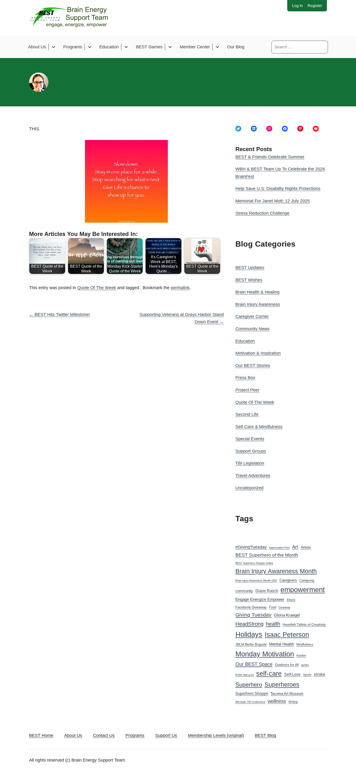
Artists (306, 547)
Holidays (248, 634)
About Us (37, 46)
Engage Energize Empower (259, 599)
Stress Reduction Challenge (262, 213)
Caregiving (306, 580)
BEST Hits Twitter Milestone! (59, 314)
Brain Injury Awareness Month (276, 571)
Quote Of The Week (96, 287)
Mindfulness (304, 644)
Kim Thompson (131, 87)
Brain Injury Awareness (257, 304)
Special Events (249, 438)
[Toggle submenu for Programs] (89, 47)
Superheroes (281, 684)
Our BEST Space (253, 664)
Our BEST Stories (252, 365)
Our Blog (235, 46)
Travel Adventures (252, 475)
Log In (297, 6)
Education (109, 46)
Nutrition (301, 655)
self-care (269, 673)
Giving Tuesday (253, 615)
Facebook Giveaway (251, 607)
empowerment (302, 590)
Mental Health (281, 644)
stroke (319, 674)
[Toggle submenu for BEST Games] (170, 47)
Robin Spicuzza (244, 674)
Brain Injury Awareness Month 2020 (256, 580)
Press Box (245, 377)
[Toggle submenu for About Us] (53, 47)
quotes (305, 664)
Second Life (246, 414)
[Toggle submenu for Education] (126, 47)
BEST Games (149, 46)
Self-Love (292, 674)
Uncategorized (249, 487)
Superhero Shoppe (251, 693)
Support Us (166, 735)
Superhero (248, 684)
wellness (277, 701)
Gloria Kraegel (287, 615)
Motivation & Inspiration (258, 353)
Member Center (195, 46)
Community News (252, 328)
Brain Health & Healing (257, 292)
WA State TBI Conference (250, 701)
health (273, 624)
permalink (180, 287)
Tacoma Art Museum (287, 694)
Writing (293, 702)
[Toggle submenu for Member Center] (217, 47)
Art (295, 547)
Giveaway (284, 607)
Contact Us (104, 735)
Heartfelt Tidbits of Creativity (304, 624)
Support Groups (250, 451)
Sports (307, 674)
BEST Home (41, 735)
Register (315, 6)
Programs (72, 46)
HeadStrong (249, 624)
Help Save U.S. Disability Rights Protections (277, 188)
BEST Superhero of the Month (266, 555)
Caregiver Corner (252, 316)
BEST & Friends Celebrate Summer (269, 156)
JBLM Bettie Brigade (251, 644)
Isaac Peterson (287, 634)
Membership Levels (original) (216, 735)
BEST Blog (265, 735)
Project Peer (247, 390)
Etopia (291, 600)
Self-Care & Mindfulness (258, 426)
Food (272, 607)
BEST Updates (249, 267)
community (244, 591)
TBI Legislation (249, 463)
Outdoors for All (287, 665)
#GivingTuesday (251, 547)
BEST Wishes (248, 280)
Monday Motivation (264, 654)
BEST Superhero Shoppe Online (254, 563)
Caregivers (288, 580)
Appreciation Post (279, 547)
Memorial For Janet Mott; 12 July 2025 (272, 200)
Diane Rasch (266, 590)
